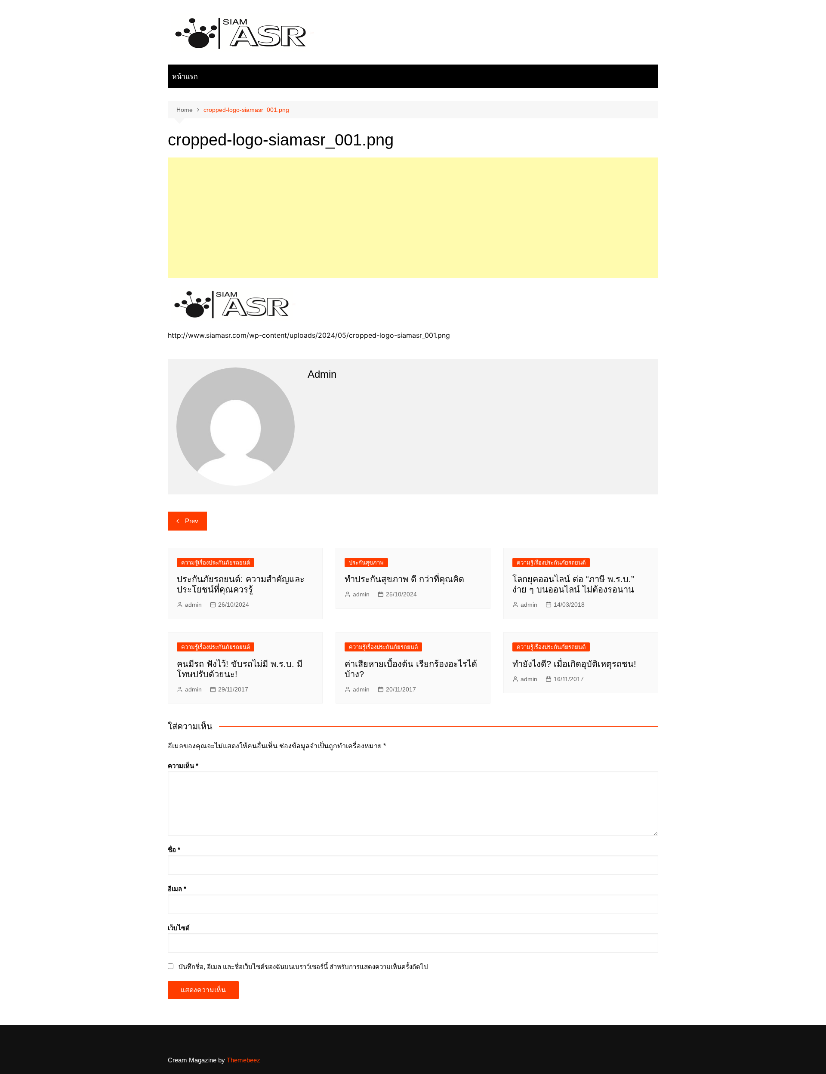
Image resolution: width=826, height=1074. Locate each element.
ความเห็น (183, 765)
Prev (191, 521)
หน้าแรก (185, 76)
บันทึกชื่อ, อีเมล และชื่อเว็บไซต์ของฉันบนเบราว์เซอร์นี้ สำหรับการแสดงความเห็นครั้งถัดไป (303, 966)
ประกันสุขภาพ (366, 562)
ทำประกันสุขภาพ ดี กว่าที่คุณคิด (404, 579)
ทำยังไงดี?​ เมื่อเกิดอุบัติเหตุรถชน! (574, 664)
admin (193, 604)
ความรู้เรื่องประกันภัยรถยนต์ (215, 562)
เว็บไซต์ (179, 928)
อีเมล (177, 888)
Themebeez (243, 1060)
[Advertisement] (413, 217)
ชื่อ (174, 849)
